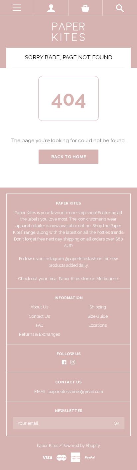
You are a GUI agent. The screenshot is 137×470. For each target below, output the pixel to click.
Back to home (68, 156)
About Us (39, 306)
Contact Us (39, 316)
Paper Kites (47, 445)
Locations (97, 325)
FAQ (39, 325)
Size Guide (97, 316)
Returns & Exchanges (39, 334)
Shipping (97, 306)
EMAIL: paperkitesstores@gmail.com (68, 391)
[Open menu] (17, 8)
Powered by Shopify (81, 445)
